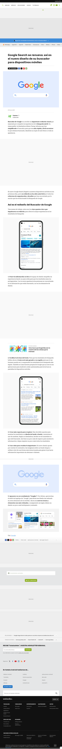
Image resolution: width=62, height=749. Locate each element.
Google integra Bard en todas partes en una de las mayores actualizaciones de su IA (34, 635)
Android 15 (40, 639)
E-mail (26, 68)
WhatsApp (7, 44)
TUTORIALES (36, 5)
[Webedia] (58, 1)
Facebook (19, 68)
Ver (31, 580)
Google (13, 535)
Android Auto (26, 683)
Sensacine (29, 706)
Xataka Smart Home (6, 713)
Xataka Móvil (6, 708)
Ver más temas (8, 686)
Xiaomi (43, 680)
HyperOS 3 (14, 44)
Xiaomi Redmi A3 (32, 639)
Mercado (44, 677)
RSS (21, 661)
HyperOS (21, 44)
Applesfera (6, 710)
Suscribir (28, 649)
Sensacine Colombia (29, 738)
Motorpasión (53, 706)
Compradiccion (7, 726)
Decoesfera (6, 723)
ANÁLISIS (7, 5)
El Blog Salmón (18, 721)
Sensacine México (31, 735)
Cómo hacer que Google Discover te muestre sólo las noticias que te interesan (39, 349)
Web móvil (23, 540)
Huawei (5, 680)
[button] (16, 115)
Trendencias (6, 721)
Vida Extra (17, 708)
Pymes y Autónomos (17, 724)
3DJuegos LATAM (19, 735)
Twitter (59, 5)
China (42, 44)
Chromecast (36, 44)
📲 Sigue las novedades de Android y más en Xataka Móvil (30, 40)
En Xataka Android (33, 346)
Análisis (25, 674)
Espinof (28, 708)
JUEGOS (29, 5)
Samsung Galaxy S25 (21, 639)
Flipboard (51, 5)
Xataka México (7, 735)
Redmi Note (28, 44)
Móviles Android (7, 674)
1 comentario (13, 68)
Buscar (56, 693)
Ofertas (48, 44)
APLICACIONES (21, 5)
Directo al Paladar (42, 706)
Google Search (44, 540)
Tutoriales (5, 677)
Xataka (5, 706)
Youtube (57, 5)
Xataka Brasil (6, 737)
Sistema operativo (27, 677)
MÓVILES (13, 5)
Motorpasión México (53, 736)
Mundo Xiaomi (6, 716)
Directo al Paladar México (42, 736)
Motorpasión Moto (54, 708)
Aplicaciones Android (33, 540)
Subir (54, 699)
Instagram (54, 5)
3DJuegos (17, 706)
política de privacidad (24, 653)
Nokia (58, 44)
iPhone (53, 44)
